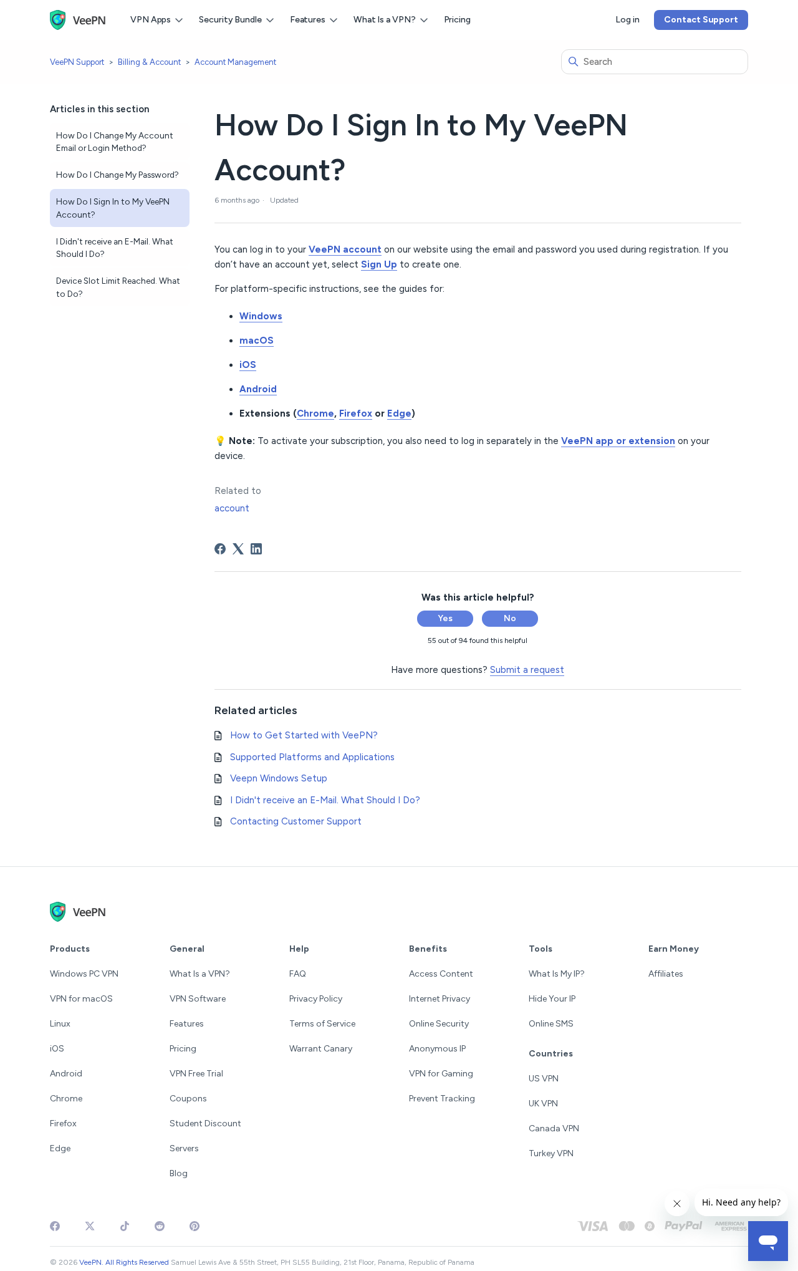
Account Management (235, 62)
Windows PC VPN (84, 974)
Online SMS (551, 1023)
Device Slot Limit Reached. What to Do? (118, 287)
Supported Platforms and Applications (312, 757)
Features (187, 1023)
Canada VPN (554, 1128)
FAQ (297, 974)
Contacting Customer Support (296, 821)
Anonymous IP (437, 1048)
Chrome (66, 1098)
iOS (57, 1048)
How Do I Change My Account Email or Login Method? (114, 141)
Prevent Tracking (442, 1098)
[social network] (55, 1226)
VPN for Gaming (441, 1073)
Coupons (188, 1098)
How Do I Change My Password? (117, 175)
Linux (60, 1023)
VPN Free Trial (196, 1073)
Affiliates (665, 974)
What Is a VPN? (200, 974)
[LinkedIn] (256, 548)
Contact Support (701, 19)
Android (66, 1073)
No (510, 618)
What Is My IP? (557, 974)
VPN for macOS (81, 998)
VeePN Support (77, 62)
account (231, 508)
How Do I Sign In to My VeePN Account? (113, 207)
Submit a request (527, 669)
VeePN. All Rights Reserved (124, 1262)
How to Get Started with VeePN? (304, 735)
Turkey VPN (551, 1153)
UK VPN (543, 1103)
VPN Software (198, 998)
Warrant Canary (320, 1048)
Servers (184, 1148)
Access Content (441, 974)
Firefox (63, 1123)
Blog (179, 1173)
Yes (445, 618)
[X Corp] (238, 548)
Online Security (439, 1023)
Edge (60, 1148)
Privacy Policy (315, 998)
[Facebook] (220, 548)
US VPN (544, 1078)
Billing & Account (149, 62)
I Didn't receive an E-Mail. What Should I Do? (114, 247)
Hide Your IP (552, 998)
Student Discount (205, 1123)
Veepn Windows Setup (278, 778)
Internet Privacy (439, 998)
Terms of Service (322, 1023)
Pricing (457, 19)
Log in (627, 19)
